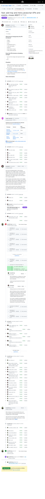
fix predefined (11, 398)
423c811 (25, 392)
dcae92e (25, 398)
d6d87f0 (25, 374)
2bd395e (25, 109)
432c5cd (25, 220)
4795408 (25, 84)
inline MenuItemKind (12, 432)
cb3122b (25, 197)
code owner (10, 114)
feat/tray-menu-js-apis (31, 17)
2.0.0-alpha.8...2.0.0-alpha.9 (16, 137)
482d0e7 (25, 380)
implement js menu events (13, 95)
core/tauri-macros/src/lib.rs (12, 229)
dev (23, 17)
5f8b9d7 (25, 427)
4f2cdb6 (25, 104)
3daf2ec (25, 106)
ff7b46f (28, 336)
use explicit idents (12, 382)
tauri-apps (5, 5)
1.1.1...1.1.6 (15, 133)
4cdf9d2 (25, 155)
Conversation (8, 21)
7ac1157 (25, 333)
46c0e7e (25, 162)
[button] (15, 26)
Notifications (26, 5)
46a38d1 (25, 363)
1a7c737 (25, 367)
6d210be (25, 394)
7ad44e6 (25, 371)
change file (11, 197)
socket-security (9, 118)
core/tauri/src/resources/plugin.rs (17, 264)
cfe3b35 (25, 97)
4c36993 (25, 430)
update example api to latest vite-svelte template (13, 98)
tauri (10, 5)
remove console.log (12, 109)
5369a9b (25, 447)
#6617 (9, 29)
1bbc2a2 (25, 396)
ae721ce (25, 92)
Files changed (34, 21)
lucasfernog (10, 17)
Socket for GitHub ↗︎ (17, 123)
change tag (11, 200)
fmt (9, 220)
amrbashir (8, 25)
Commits (17, 21)
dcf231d (25, 382)
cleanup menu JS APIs (13, 369)
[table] (16, 132)
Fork (33, 5)
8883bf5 (25, 442)
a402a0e (25, 360)
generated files (12, 157)
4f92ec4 (25, 377)
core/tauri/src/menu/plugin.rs (14, 307)
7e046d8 (25, 200)
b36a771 (25, 432)
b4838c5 (25, 369)
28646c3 (25, 216)
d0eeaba (25, 400)
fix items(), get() (12, 445)
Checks (25, 21)
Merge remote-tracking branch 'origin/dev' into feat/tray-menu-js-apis (13, 364)
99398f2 (25, 159)
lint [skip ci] (11, 360)
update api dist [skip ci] (14, 396)
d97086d (25, 437)
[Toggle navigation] (2, 2)
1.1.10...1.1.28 (16, 130)
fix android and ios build (14, 162)
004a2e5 (25, 89)
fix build (10, 394)
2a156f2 (25, 445)
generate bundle (12, 380)
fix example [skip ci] (13, 447)
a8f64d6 (25, 95)
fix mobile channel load (13, 427)
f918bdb (25, 101)
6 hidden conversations (17, 254)
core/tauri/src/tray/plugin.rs (12, 311)
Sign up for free (6, 468)
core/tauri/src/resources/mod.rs (12, 260)
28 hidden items (16, 350)
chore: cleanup (11, 367)
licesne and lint (12, 392)
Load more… (17, 255)
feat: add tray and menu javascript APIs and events (13, 85)
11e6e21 (28, 340)
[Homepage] (22, 2)
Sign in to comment (16, 469)
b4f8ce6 (25, 157)
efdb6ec (28, 329)
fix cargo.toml (11, 155)
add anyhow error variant (13, 104)
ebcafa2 (25, 325)
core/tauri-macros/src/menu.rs (12, 249)
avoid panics (11, 430)
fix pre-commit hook (12, 437)
